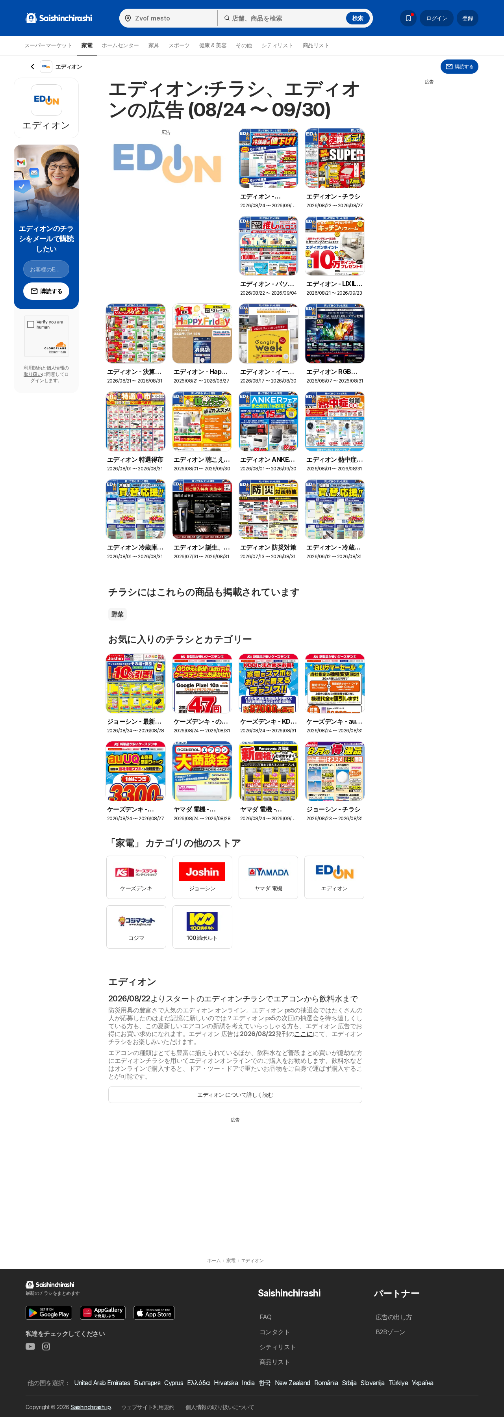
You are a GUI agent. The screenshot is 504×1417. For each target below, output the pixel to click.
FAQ (265, 1317)
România (326, 1383)
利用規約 (33, 368)
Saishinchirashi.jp (90, 1407)
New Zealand (292, 1383)
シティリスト (277, 45)
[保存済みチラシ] (408, 18)
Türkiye (398, 1383)
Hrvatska (226, 1383)
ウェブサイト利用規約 (147, 1407)
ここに (303, 1034)
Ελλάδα (198, 1383)
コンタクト (274, 1332)
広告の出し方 (394, 1317)
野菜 (117, 614)
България (147, 1383)
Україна (422, 1383)
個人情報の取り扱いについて (219, 1407)
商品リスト (316, 45)
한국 (265, 1383)
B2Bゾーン (391, 1332)
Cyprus (173, 1383)
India (248, 1383)
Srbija (349, 1383)
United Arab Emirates (102, 1383)
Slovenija (372, 1383)
